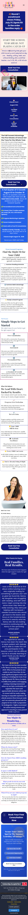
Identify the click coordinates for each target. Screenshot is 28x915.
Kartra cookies (17, 901)
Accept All (14, 910)
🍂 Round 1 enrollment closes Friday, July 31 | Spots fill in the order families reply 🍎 (14, 21)
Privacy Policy (14, 904)
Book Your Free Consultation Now (16, 817)
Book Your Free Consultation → (14, 69)
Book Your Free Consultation (14, 547)
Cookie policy (10, 901)
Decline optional (14, 907)
